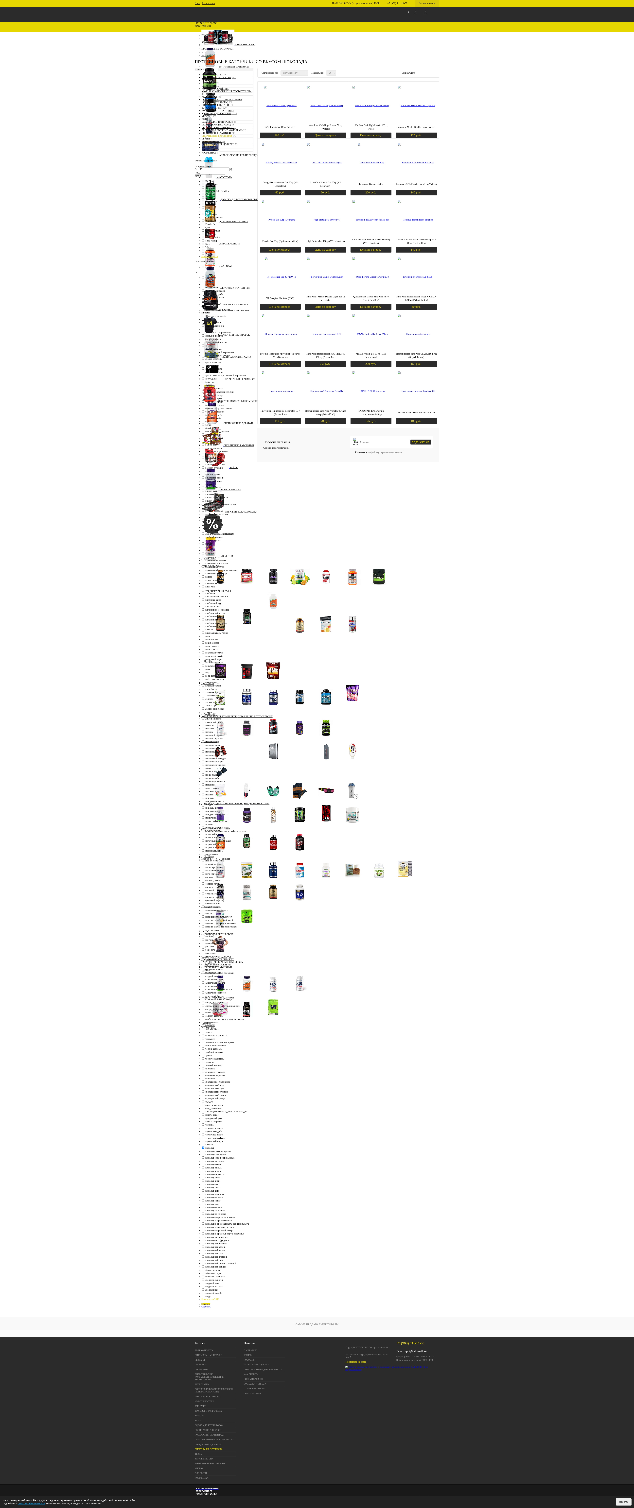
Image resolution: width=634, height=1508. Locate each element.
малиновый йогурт (214, 755)
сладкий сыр (211, 976)
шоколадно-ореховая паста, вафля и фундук (227, 1224)
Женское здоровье (220, 880)
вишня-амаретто (213, 491)
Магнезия (352, 761)
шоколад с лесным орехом (218, 1151)
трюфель (209, 1062)
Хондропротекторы (299, 824)
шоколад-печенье (213, 1207)
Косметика (209, 153)
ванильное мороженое (216, 451)
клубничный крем (214, 619)
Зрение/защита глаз (273, 880)
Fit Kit (208, 198)
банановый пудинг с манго (218, 408)
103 (217, 150)
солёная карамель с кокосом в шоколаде (225, 1019)
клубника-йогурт (213, 603)
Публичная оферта (254, 1388)
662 (213, 147)
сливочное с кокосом (215, 993)
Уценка (206, 147)
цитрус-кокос (211, 1115)
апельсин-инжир (213, 339)
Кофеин (247, 1019)
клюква (209, 629)
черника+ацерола (214, 1128)
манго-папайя (212, 778)
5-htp (246, 994)
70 (236, 144)
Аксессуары (224, 177)
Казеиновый (300, 707)
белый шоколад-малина (217, 431)
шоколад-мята (212, 1204)
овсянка (209, 877)
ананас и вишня (213, 322)
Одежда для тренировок (234, 335)
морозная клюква (214, 851)
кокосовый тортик (214, 662)
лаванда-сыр (211, 692)
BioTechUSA (211, 184)
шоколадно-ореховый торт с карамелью (224, 1234)
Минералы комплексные (300, 634)
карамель (209, 553)
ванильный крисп (214, 458)
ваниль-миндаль (213, 448)
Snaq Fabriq (211, 241)
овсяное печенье (213, 884)
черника (209, 1125)
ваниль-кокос (211, 445)
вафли (208, 471)
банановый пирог (214, 402)
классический (212, 590)
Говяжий (379, 698)
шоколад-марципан (215, 1194)
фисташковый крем (215, 1085)
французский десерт (215, 1098)
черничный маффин (215, 1138)
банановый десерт (214, 395)
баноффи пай (212, 421)
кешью (208, 577)
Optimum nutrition (214, 217)
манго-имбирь (212, 771)
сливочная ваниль (214, 979)
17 (215, 110)
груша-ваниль (212, 520)
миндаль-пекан (212, 811)
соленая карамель (214, 1012)
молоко (208, 824)
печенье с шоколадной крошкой (221, 926)
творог (208, 1032)
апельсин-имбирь (214, 336)
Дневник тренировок (273, 761)
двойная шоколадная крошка (219, 534)
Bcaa (300, 587)
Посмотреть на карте (356, 1362)
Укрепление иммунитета (379, 880)
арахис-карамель (213, 359)
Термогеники (299, 852)
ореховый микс (212, 903)
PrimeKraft (210, 221)
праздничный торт (214, 943)
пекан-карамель (213, 907)
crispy (208, 281)
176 (234, 136)
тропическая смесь (214, 1059)
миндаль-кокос (212, 804)
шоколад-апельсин (214, 1161)
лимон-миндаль (213, 719)
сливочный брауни (214, 996)
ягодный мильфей (214, 1286)
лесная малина (212, 702)
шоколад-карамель (214, 1174)
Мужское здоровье (352, 880)
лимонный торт (213, 722)
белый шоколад (213, 428)
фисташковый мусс (214, 1088)
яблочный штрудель (215, 1276)
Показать (205, 1304)
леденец (209, 699)
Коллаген (273, 824)
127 (219, 86)
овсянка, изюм (212, 880)
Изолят (355, 706)
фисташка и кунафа (215, 1072)
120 (225, 108)
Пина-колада (211, 301)
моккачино (210, 818)
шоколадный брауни (215, 1247)
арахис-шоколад (213, 362)
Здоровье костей (326, 894)
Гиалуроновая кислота (220, 824)
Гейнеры (223, 89)
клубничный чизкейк (216, 626)
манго (208, 768)
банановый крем (213, 398)
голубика (209, 507)
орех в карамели (213, 893)
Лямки (247, 801)
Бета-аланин (220, 587)
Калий (276, 640)
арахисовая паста (213, 369)
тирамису (210, 1039)
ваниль (208, 441)
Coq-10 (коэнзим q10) (247, 902)
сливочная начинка (214, 986)
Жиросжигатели (229, 243)
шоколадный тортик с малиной (220, 1263)
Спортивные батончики (239, 445)
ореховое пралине (214, 897)
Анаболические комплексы (273, 737)
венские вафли (212, 474)
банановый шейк (213, 415)
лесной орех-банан (214, 709)
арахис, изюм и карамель (217, 355)
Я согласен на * (379, 452)
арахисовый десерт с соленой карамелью (225, 375)
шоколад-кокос (212, 1184)
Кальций (275, 642)
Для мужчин (249, 634)
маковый (209, 728)
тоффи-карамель (213, 1049)
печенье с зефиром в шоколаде (220, 923)
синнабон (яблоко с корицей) (219, 973)
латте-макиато (212, 695)
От (196, 169)
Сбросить (206, 1306)
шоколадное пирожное (216, 1237)
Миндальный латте (214, 297)
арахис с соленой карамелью (219, 352)
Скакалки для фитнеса (379, 753)
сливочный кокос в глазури (218, 999)
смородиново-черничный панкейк (222, 1006)
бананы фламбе (213, 418)
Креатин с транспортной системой (247, 927)
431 (219, 97)
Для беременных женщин (249, 638)
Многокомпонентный (326, 707)
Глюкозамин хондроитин (246, 824)
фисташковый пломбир (217, 1092)
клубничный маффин (216, 623)
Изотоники (326, 634)
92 (214, 80)
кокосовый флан (213, 666)
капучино (210, 550)
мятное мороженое (214, 860)
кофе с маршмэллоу (215, 679)
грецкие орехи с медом (216, 514)
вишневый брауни (214, 478)
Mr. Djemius (211, 214)
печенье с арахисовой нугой (219, 920)
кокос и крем (211, 639)
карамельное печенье (215, 560)
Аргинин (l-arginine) (326, 587)
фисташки (210, 1078)
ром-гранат (210, 953)
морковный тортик (214, 847)
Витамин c (275, 624)
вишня (208, 484)
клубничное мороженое (217, 610)
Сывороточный (352, 703)
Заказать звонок (427, 3)
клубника (210, 593)
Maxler (208, 211)
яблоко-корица (212, 1270)
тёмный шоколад (213, 1065)
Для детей (226, 556)
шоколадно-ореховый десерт (219, 1230)
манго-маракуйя (213, 775)
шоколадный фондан (215, 1267)
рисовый (209, 946)
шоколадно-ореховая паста (218, 1220)
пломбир (209, 936)
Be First (209, 181)
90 (223, 141)
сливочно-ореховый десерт (218, 989)
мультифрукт (211, 854)
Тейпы (234, 467)
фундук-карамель (214, 1105)
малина (209, 732)
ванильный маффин (215, 461)
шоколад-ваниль (213, 1167)
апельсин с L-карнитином (218, 332)
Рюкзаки (299, 753)
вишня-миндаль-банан (216, 497)
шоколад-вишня (213, 1171)
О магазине (250, 1350)
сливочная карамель (215, 983)
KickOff (209, 204)
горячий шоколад (214, 511)
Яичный (273, 707)
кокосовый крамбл (214, 656)
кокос (208, 636)
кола (207, 669)
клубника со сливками (216, 596)
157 (214, 116)
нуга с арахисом (213, 867)
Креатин (207, 116)
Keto (205, 119)
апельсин (209, 329)
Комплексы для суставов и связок (326, 824)
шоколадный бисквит (216, 1243)
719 (224, 74)
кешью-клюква (212, 580)
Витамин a (275, 616)
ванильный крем (213, 454)
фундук (209, 1101)
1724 (234, 113)
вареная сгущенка (214, 468)
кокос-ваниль (211, 646)
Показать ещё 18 (209, 256)
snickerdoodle (211, 287)
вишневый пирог (214, 481)
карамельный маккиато (216, 563)
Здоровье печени (299, 880)
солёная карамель (214, 1016)
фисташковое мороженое (217, 1082)
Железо (275, 637)
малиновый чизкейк (215, 765)
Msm (352, 824)
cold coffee (210, 277)
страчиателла (211, 1022)
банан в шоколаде (214, 388)
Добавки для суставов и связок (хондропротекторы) (254, 199)
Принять (623, 1501)
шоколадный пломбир (216, 1257)
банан (208, 385)
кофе (207, 672)
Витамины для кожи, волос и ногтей (220, 634)
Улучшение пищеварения (405, 880)
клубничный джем (214, 616)
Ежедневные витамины (249, 642)
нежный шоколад (214, 864)
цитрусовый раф (213, 1118)
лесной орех (211, 705)
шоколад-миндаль (214, 1197)
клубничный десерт (215, 613)
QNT (207, 227)
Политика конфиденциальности (263, 1369)
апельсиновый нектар (216, 342)
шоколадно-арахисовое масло (220, 1217)
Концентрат (355, 711)
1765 (234, 77)
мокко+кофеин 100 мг (216, 821)
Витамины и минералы (234, 67)
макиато (209, 725)
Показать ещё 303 (210, 1299)
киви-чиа (210, 586)
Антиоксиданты (300, 902)
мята (207, 857)
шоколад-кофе (212, 1191)
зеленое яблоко (212, 540)
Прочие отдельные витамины (276, 633)
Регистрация (208, 3)
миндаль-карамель (214, 801)
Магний (276, 645)
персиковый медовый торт (218, 917)
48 (235, 122)
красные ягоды (212, 682)
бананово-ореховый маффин (219, 392)
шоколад (209, 1148)
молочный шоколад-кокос (218, 841)
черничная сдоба (213, 1131)
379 (217, 83)
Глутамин (379, 587)
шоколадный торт (214, 1260)
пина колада (211, 933)
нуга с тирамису (213, 874)
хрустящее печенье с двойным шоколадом (226, 1111)
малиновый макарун (215, 758)
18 (233, 124)
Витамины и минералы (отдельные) (273, 612)
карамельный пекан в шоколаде (221, 570)
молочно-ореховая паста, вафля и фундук (226, 831)
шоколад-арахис (213, 1164)
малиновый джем (214, 752)
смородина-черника (215, 1002)
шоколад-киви (212, 1181)
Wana (208, 247)
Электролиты (352, 634)
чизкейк (209, 1144)
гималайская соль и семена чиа (220, 504)
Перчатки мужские (299, 801)
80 (232, 105)
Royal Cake (210, 234)
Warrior (209, 250)
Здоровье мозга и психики (220, 902)
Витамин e (275, 629)
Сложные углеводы (273, 681)
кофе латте (210, 676)
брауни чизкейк (213, 435)
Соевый (247, 707)
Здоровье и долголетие (235, 288)
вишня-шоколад (213, 501)
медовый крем (212, 791)
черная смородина (214, 1121)
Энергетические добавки (241, 512)
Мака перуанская (299, 737)
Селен (276, 648)
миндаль (209, 798)
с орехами (210, 963)
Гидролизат (355, 708)
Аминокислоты (245, 44)
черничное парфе (214, 1134)
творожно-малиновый (216, 1035)
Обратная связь (252, 1393)
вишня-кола (211, 494)
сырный (209, 1026)
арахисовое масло (214, 372)
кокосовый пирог (213, 659)
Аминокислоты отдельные (273, 587)
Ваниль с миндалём (215, 291)
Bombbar (209, 188)
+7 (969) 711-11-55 (410, 1343)
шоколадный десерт (215, 1250)
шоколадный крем (214, 1253)
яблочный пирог (213, 1273)
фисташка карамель (215, 1075)
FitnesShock (211, 201)
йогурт (208, 544)
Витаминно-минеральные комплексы (247, 628)
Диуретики (220, 852)
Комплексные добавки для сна (300, 993)
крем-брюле (211, 689)
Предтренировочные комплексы (239, 401)
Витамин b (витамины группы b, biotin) (276, 620)
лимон (208, 712)
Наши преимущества (256, 1364)
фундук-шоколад (213, 1108)
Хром (276, 650)
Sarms (247, 737)
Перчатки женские (273, 801)
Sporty (208, 244)
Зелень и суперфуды (247, 880)
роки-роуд (210, 950)
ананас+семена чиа (214, 326)
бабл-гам (209, 382)
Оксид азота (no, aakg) (236, 357)
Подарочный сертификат (240, 379)
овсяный (209, 890)
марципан (210, 785)
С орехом (209, 267)
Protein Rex (210, 224)
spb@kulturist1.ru (416, 1351)
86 (203, 94)
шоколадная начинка (215, 1214)
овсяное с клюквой (214, 887)
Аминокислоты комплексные (246, 587)
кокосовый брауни (214, 652)
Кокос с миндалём (214, 294)
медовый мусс (212, 794)
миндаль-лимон (213, 808)
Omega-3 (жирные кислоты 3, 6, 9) (273, 902)
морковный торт (213, 844)
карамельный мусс (214, 567)
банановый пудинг (214, 405)
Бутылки (326, 761)
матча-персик (212, 788)
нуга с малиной (213, 870)
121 (246, 130)
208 (233, 133)
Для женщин (249, 632)
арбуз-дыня (210, 378)
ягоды (208, 1296)
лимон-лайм (211, 715)
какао (208, 547)
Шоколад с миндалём (216, 316)
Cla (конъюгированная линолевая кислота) (247, 852)
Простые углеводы (247, 681)
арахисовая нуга (213, 365)
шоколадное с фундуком (217, 1240)
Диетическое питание (233, 221)
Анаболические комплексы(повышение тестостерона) (255, 155)
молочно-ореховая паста (217, 827)
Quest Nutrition (212, 231)
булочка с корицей (214, 438)
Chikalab (209, 194)
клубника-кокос (213, 606)
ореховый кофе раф (214, 900)
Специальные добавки (238, 423)
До (231, 169)
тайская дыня (211, 1029)
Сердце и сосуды (326, 880)
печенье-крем (212, 930)
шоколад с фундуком (215, 1154)
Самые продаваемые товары (317, 1324)
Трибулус (326, 737)
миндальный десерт (215, 814)
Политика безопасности (31, 1503)
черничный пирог (214, 1141)
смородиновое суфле (215, 1009)
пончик (209, 940)
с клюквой (210, 960)
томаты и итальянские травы (219, 1042)
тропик (208, 1055)
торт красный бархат (215, 1045)
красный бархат (213, 686)
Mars (207, 207)
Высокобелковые (220, 681)
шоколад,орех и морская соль (219, 1158)
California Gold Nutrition (217, 191)
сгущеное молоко (214, 969)
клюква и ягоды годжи (216, 633)
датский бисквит (213, 527)
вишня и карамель (214, 487)
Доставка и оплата (255, 1384)
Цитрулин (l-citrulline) (352, 587)
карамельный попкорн (216, 573)
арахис (208, 345)
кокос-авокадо (212, 643)
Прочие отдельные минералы (276, 657)
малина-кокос (212, 742)
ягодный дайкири (214, 1280)
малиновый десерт (214, 748)
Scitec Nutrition (212, 237)
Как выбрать (251, 1374)
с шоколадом (211, 966)
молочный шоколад (215, 837)
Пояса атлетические (326, 801)
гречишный (211, 517)
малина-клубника (214, 738)
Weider (208, 254)
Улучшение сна (231, 489)
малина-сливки (213, 745)
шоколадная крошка (215, 1210)
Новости (249, 1360)
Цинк (276, 653)
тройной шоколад (214, 1052)
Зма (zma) (225, 266)
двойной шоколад (214, 537)
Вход (197, 3)
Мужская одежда (220, 954)
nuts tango (210, 284)
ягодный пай (211, 1290)
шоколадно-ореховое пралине (220, 1227)
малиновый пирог (214, 761)
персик (208, 913)
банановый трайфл (214, 412)
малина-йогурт (212, 735)
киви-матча (211, 583)
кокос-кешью (211, 649)
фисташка (210, 1068)
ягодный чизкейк (214, 1293)
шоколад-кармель (214, 1177)
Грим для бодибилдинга (247, 753)
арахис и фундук (213, 349)
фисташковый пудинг (216, 1095)
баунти (208, 425)
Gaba (273, 994)
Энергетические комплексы (273, 1018)
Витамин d (275, 626)
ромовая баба (211, 956)
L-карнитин (209, 86)
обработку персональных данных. (386, 452)
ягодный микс (212, 1283)
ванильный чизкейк (215, 464)
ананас (208, 319)
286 (230, 102)
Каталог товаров (206, 23)
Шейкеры (352, 801)
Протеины (227, 111)
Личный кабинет (253, 1379)
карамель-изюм (213, 557)
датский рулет (212, 530)
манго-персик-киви (215, 781)
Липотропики (273, 852)
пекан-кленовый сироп (216, 910)
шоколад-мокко (213, 1201)
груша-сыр (210, 524)
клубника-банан (213, 600)
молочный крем (213, 834)
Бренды (248, 1355)
